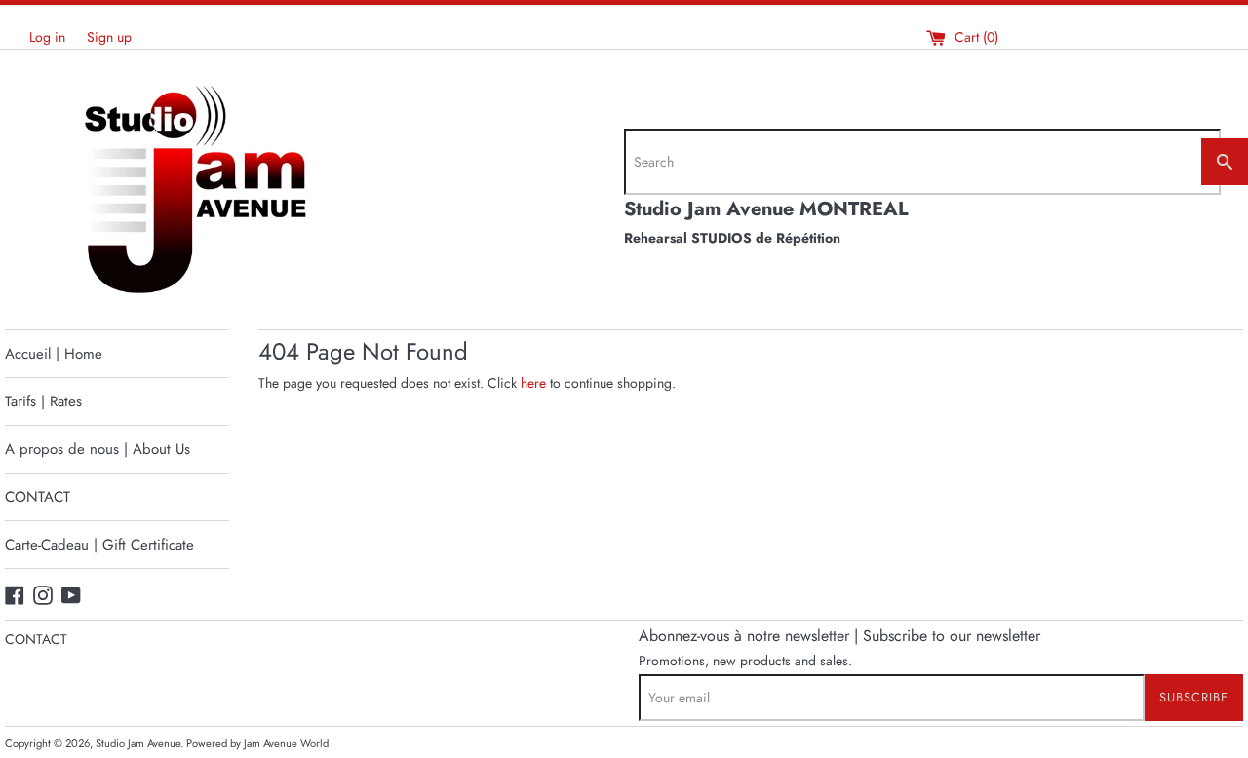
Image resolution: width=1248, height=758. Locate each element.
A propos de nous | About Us (97, 449)
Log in (47, 37)
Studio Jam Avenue (138, 743)
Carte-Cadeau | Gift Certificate (99, 544)
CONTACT (37, 497)
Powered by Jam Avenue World (257, 743)
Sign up (109, 37)
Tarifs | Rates (43, 401)
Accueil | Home (53, 353)
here (533, 383)
